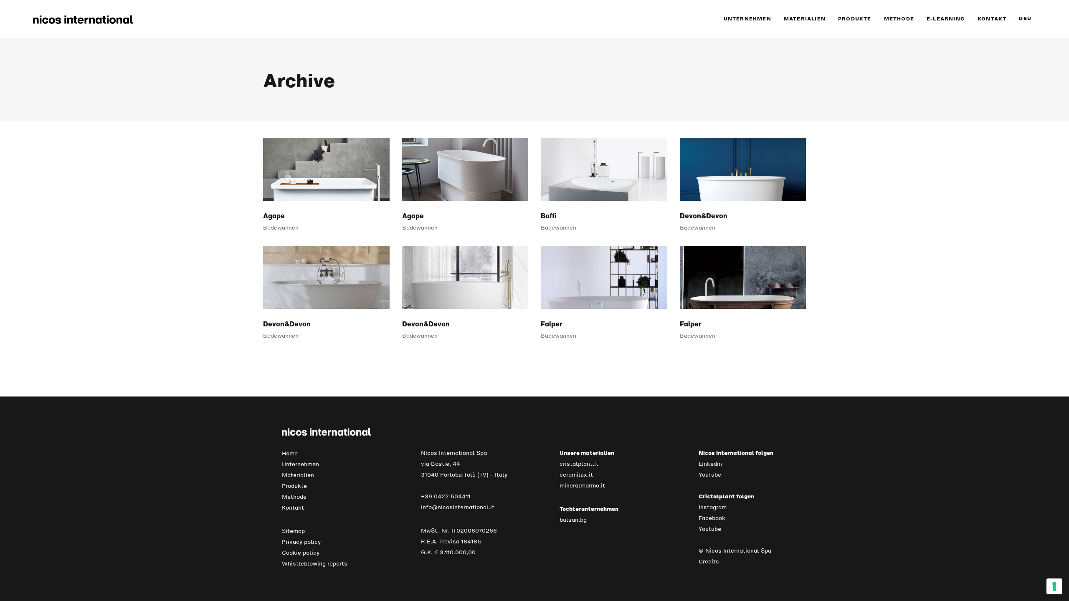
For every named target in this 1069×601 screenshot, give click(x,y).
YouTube (710, 474)
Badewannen (281, 227)
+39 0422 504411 (446, 496)
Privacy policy (301, 541)
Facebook (712, 518)
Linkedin (710, 463)
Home (290, 453)
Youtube (710, 529)
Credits (709, 561)
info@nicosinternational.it (457, 507)
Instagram (713, 507)
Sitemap (293, 531)
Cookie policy (300, 552)
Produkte (294, 486)
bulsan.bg (573, 519)
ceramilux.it (576, 474)
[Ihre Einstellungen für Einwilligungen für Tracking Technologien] (1054, 586)
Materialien (298, 475)
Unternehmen (300, 464)
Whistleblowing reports (314, 563)
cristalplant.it (579, 463)
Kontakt (293, 507)
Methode (294, 496)
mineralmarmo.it (582, 485)
